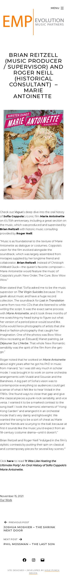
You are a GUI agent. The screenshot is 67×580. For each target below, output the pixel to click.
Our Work (6, 500)
